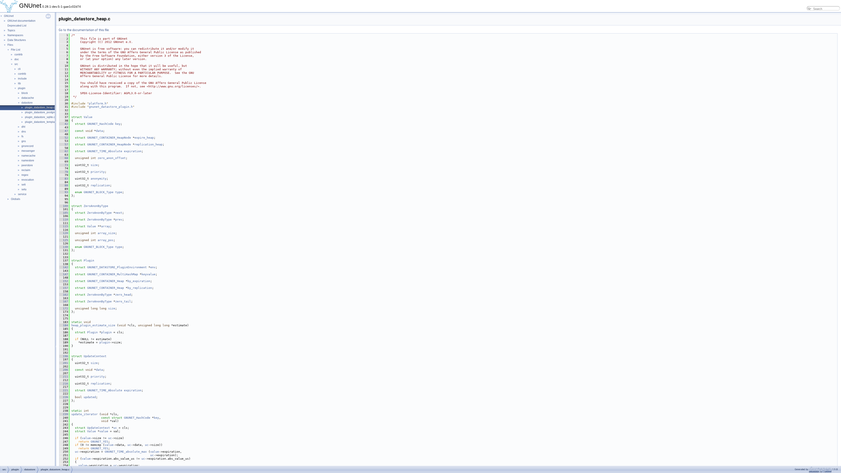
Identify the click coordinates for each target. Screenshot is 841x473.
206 (63, 369)
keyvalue (148, 274)
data (99, 130)
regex (24, 174)
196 (63, 356)
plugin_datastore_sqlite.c (40, 117)
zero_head (123, 294)
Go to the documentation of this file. (84, 30)
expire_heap (144, 137)
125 (63, 240)
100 (63, 206)
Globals (15, 199)
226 (63, 397)
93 (63, 192)
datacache (27, 97)
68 (63, 158)
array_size (106, 233)
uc (115, 427)
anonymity (98, 178)
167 (63, 301)
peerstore (27, 165)
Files (10, 44)
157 (63, 287)
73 (63, 165)
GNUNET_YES (99, 441)
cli (19, 69)
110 (63, 219)
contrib (18, 54)
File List (15, 49)
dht (23, 126)
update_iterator (84, 414)
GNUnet (9, 16)
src (16, 64)
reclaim (25, 170)
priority (98, 171)
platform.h (97, 103)
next (118, 212)
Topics (11, 30)
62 (63, 151)
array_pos (105, 240)
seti (23, 184)
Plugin (89, 260)
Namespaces (15, 35)
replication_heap (148, 144)
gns (23, 141)
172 (63, 308)
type (118, 192)
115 (63, 226)
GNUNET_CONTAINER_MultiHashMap (112, 274)
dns (23, 131)
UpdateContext (95, 356)
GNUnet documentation (21, 20)
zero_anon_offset (112, 158)
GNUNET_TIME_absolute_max (126, 451)
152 (63, 281)
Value (88, 117)
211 (63, 376)
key (117, 123)
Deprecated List (16, 25)
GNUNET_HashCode (100, 123)
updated (90, 397)
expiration (132, 151)
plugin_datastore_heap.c (40, 107)
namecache (28, 155)
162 (63, 294)
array (105, 226)
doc (16, 59)
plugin (21, 88)
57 (63, 144)
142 (63, 267)
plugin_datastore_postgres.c (42, 112)
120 (63, 233)
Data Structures (16, 40)
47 (63, 130)
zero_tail (123, 301)
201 (63, 363)
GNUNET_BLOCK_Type (98, 192)
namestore (27, 160)
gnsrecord (27, 146)
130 (63, 247)
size (94, 165)
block (24, 93)
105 (63, 212)
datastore (27, 102)
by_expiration (138, 281)
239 (63, 414)
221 (63, 390)
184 (63, 325)
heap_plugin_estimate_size (93, 325)
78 (63, 171)
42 (63, 123)
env (152, 267)
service (22, 194)
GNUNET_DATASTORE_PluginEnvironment (117, 267)
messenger (28, 150)
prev (118, 219)
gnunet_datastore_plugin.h (111, 106)
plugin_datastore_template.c (42, 122)
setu (24, 189)
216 (63, 383)
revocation (27, 179)
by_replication (139, 287)
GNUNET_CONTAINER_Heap (105, 281)
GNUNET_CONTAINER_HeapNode (109, 137)
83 (63, 178)
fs (22, 136)
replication (100, 185)
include (22, 78)
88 (63, 185)
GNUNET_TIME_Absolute (104, 151)
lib (19, 83)
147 (63, 274)
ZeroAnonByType (96, 206)
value (103, 431)
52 (63, 137)
